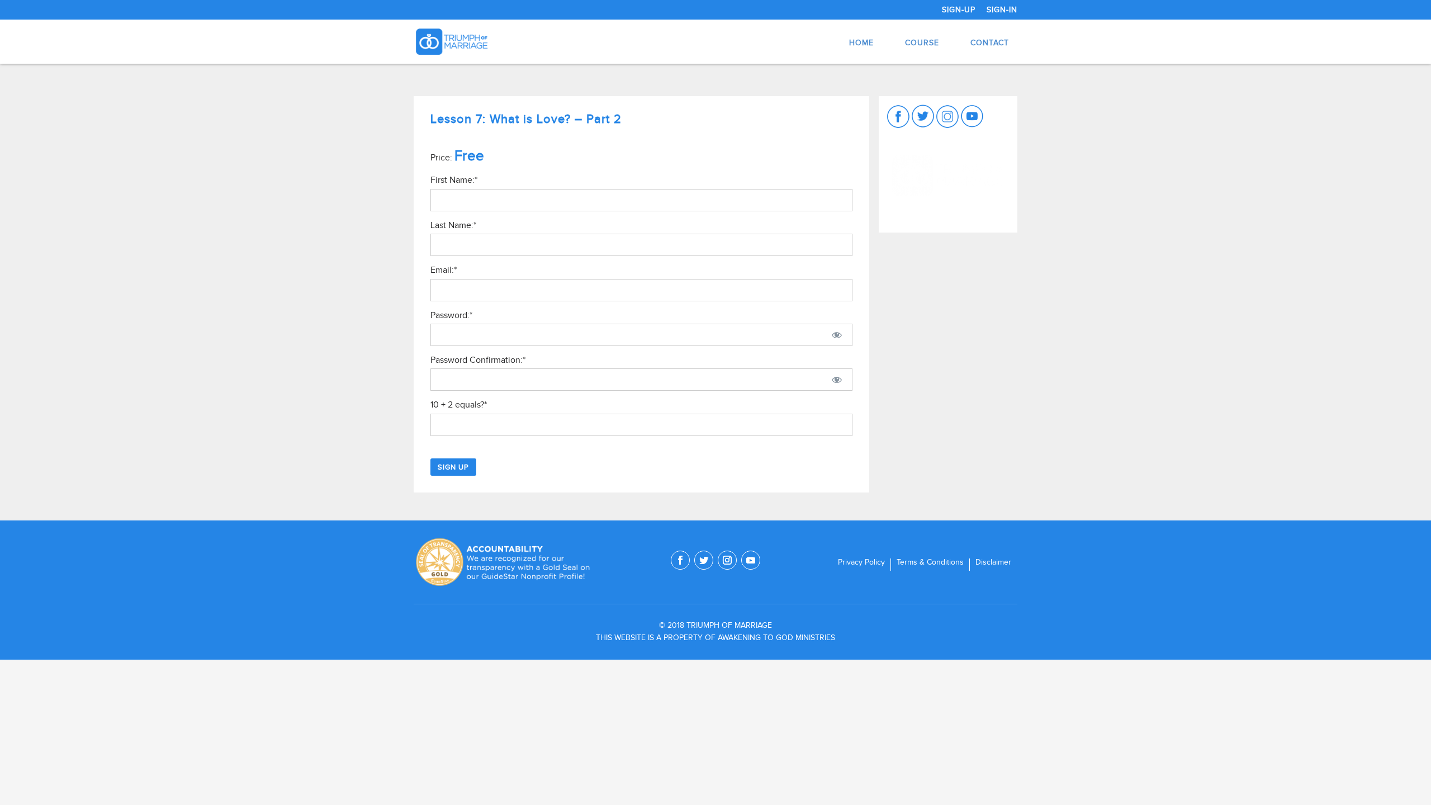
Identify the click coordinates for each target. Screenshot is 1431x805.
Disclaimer (993, 562)
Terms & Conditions (930, 562)
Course (922, 43)
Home (861, 43)
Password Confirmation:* (477, 360)
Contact (989, 43)
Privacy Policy (861, 562)
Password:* (451, 315)
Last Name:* (453, 225)
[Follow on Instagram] (727, 560)
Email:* (443, 270)
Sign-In (1002, 10)
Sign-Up (958, 10)
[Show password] (836, 335)
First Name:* (453, 180)
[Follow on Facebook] (680, 560)
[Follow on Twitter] (703, 560)
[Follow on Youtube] (750, 560)
